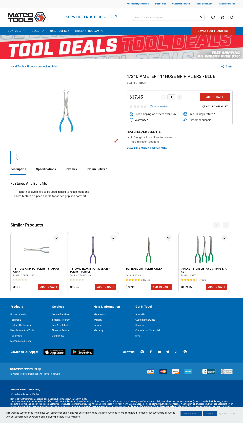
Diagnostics (58, 335)
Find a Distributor (61, 325)
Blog (137, 335)
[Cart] (223, 17)
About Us (140, 314)
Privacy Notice (72, 416)
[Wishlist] (213, 17)
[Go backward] (216, 225)
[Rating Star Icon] (14, 280)
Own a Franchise (61, 314)
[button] (227, 413)
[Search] (200, 17)
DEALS (35, 30)
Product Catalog (18, 314)
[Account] (232, 17)
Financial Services (61, 330)
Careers (139, 325)
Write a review (160, 106)
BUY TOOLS (14, 30)
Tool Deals (15, 319)
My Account (100, 314)
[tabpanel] (121, 189)
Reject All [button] (210, 414)
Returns (98, 325)
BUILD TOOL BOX (59, 30)
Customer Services (145, 319)
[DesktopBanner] (121, 47)
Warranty (98, 330)
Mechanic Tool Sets (20, 341)
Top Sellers (16, 335)
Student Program (61, 319)
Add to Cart (214, 97)
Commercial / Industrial (147, 330)
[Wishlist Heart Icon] (56, 238)
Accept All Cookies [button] (191, 414)
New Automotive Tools (22, 330)
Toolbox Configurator (21, 325)
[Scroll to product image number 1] (16, 157)
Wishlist (98, 319)
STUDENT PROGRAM (87, 30)
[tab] (18, 169)
